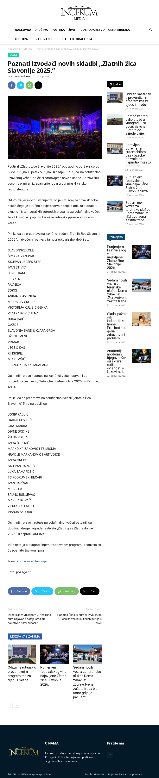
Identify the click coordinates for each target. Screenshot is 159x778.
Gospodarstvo (92, 30)
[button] (150, 30)
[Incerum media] (79, 13)
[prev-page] (10, 705)
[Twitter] (20, 85)
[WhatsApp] (29, 85)
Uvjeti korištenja (117, 774)
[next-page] (16, 705)
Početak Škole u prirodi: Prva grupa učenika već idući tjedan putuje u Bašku (79, 619)
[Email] (38, 85)
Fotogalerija (81, 39)
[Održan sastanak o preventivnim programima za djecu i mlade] (22, 654)
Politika (58, 30)
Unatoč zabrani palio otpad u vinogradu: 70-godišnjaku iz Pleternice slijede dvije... (136, 124)
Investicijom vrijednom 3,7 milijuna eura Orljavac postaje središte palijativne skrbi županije (29, 619)
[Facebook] (12, 85)
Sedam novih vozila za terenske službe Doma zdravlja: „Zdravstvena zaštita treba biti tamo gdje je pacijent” (87, 682)
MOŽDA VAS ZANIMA (25, 636)
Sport (62, 39)
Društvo (41, 30)
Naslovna (23, 30)
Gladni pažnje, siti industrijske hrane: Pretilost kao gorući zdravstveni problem (117, 326)
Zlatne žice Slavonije (32, 561)
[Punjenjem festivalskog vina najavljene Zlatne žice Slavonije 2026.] (54, 654)
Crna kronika (119, 30)
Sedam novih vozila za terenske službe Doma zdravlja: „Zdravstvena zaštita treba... (137, 211)
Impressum (136, 774)
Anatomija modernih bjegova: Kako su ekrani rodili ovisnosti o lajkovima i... (117, 361)
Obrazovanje (42, 39)
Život (72, 30)
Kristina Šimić (22, 76)
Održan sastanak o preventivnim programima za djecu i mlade (22, 673)
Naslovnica (14, 48)
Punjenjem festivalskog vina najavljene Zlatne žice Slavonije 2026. (53, 675)
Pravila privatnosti (95, 774)
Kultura (21, 39)
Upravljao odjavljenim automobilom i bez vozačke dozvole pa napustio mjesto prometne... (138, 155)
